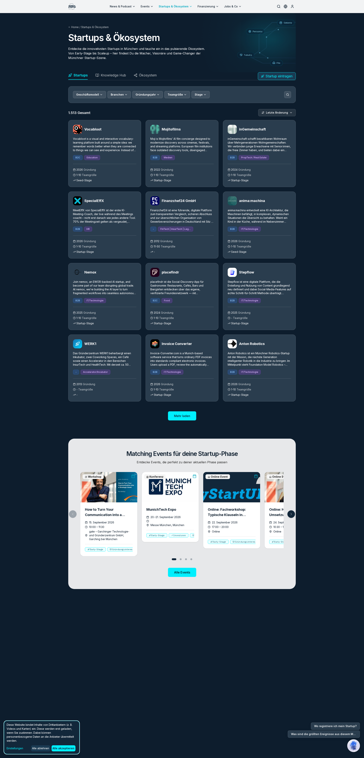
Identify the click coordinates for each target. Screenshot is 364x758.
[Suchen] (287, 94)
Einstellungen (15, 748)
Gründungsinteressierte (125, 549)
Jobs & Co (231, 6)
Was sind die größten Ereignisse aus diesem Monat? (325, 734)
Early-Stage (96, 549)
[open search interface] (278, 6)
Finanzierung (206, 6)
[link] (104, 153)
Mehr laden (182, 416)
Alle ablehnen (40, 748)
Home (75, 27)
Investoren (179, 535)
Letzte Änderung (277, 112)
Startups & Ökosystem (173, 6)
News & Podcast (121, 6)
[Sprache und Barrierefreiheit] (285, 6)
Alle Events (182, 572)
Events (145, 6)
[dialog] (42, 737)
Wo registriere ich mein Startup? (335, 726)
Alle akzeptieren (63, 748)
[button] (291, 514)
